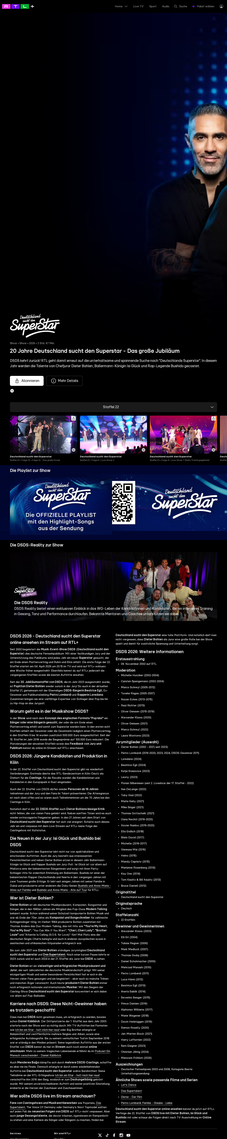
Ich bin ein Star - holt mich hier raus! (37, 1029)
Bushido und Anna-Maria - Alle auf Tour (62, 890)
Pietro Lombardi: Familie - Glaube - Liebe (146, 1103)
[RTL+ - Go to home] (18, 6)
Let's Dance (128, 1084)
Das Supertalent (131, 1090)
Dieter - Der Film (131, 1097)
